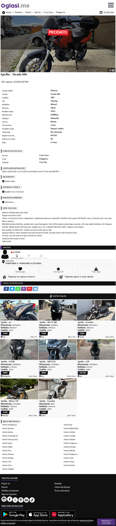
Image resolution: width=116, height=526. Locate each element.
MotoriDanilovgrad (10, 436)
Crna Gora (48, 12)
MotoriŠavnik (69, 465)
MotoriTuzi (6, 462)
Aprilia (38, 12)
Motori (28, 12)
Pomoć (4, 487)
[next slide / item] (113, 43)
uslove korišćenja (86, 520)
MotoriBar (68, 425)
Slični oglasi (59, 296)
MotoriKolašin (69, 440)
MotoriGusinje (69, 436)
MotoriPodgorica (71, 454)
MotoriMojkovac (70, 443)
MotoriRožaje (7, 458)
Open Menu (111, 5)
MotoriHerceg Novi (10, 440)
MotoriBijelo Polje (71, 429)
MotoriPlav (6, 451)
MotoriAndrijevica (9, 425)
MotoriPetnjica (70, 447)
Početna (18, 12)
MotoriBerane (8, 429)
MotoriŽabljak (8, 469)
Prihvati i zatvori (106, 522)
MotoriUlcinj (69, 462)
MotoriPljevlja (69, 451)
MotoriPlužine (8, 454)
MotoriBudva (7, 432)
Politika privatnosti (10, 491)
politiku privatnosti (8, 523)
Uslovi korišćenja (62, 487)
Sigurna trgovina (9, 494)
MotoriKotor (7, 443)
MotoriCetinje (69, 432)
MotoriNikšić (7, 447)
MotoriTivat (69, 458)
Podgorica (60, 12)
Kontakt (58, 484)
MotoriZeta (7, 465)
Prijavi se (5, 484)
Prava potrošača (62, 491)
